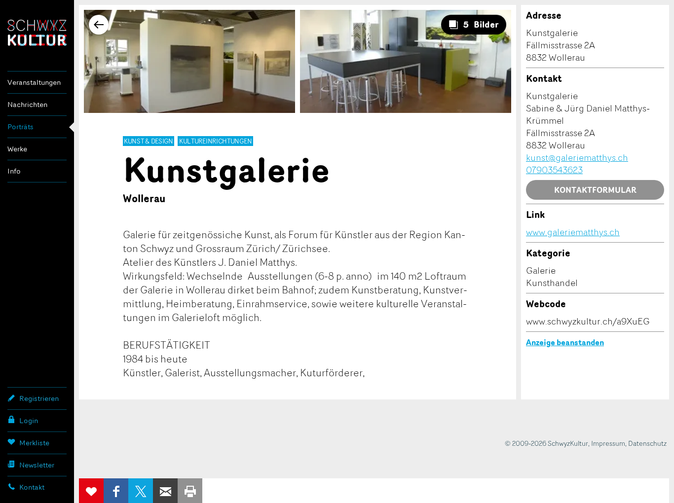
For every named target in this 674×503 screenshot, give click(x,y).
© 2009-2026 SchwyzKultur (546, 443)
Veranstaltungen (34, 82)
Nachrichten (27, 104)
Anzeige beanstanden (565, 342)
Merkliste (34, 442)
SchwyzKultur (37, 33)
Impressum (608, 443)
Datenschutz (647, 443)
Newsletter (36, 465)
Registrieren (39, 398)
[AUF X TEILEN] (140, 490)
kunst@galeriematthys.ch (577, 157)
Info (14, 171)
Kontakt (31, 487)
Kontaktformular (595, 190)
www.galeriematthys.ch (573, 231)
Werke (17, 149)
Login (28, 420)
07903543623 (554, 169)
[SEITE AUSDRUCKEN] (190, 490)
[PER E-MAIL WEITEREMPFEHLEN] (165, 490)
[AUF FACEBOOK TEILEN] (116, 490)
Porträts (20, 126)
